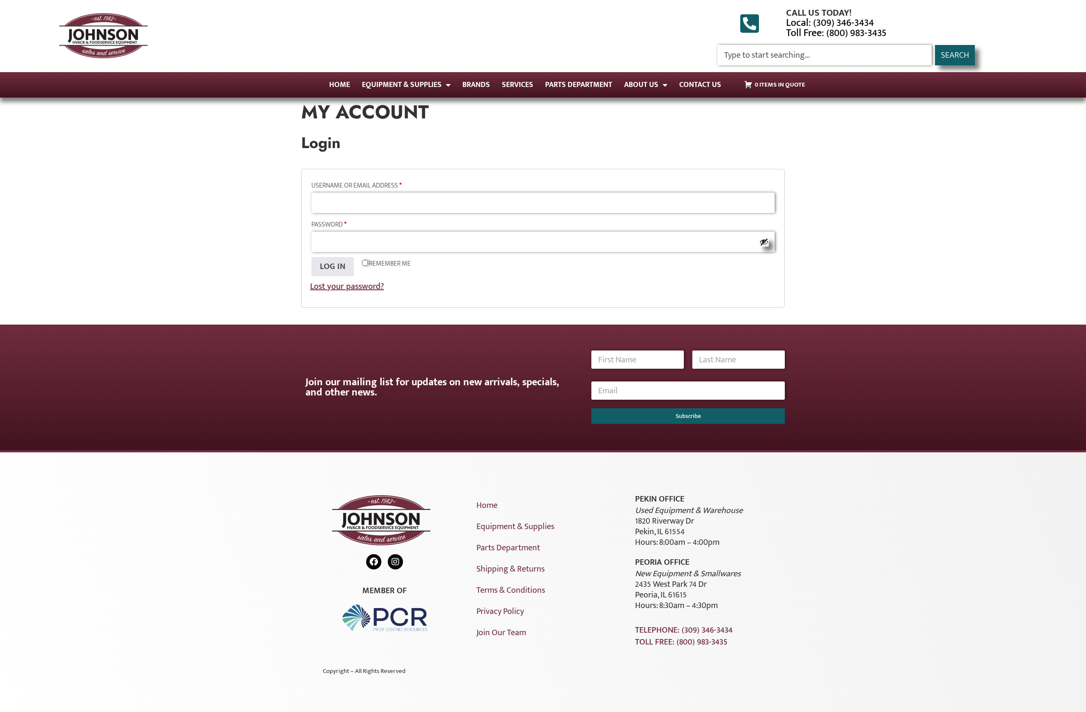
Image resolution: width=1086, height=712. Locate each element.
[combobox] (824, 55)
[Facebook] (373, 561)
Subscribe (688, 416)
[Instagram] (395, 561)
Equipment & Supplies (402, 84)
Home (339, 84)
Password (343, 224)
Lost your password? (347, 286)
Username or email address (370, 185)
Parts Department (578, 84)
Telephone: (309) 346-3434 (684, 630)
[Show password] (764, 242)
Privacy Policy (500, 611)
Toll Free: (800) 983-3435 (836, 33)
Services (517, 84)
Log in (332, 266)
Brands (476, 84)
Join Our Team (501, 632)
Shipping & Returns (510, 569)
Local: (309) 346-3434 (830, 22)
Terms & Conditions (510, 590)
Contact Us (700, 84)
